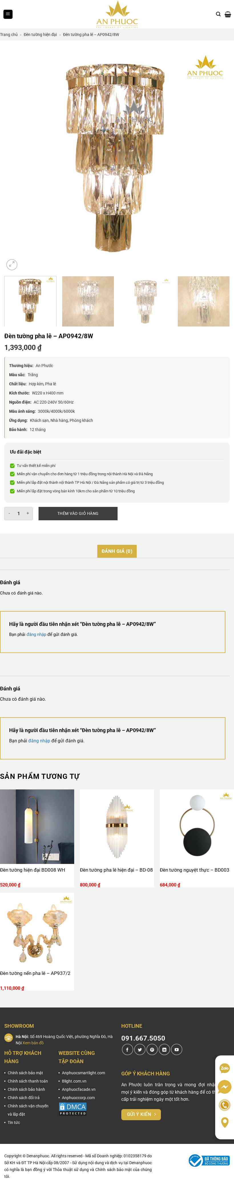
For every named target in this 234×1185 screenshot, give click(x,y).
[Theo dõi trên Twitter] (140, 1049)
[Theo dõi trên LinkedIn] (164, 1049)
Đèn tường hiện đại (40, 34)
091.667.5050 (143, 1038)
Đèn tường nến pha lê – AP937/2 (35, 973)
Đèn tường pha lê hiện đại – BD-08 (116, 870)
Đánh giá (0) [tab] (117, 551)
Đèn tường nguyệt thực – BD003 (194, 870)
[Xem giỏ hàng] (228, 14)
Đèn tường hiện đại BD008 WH (32, 870)
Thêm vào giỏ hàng (78, 513)
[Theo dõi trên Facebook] (127, 1049)
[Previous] (16, 159)
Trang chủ (9, 34)
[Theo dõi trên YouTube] (176, 1049)
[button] (8, 14)
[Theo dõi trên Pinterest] (152, 1049)
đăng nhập (36, 634)
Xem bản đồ (33, 1043)
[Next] (218, 159)
